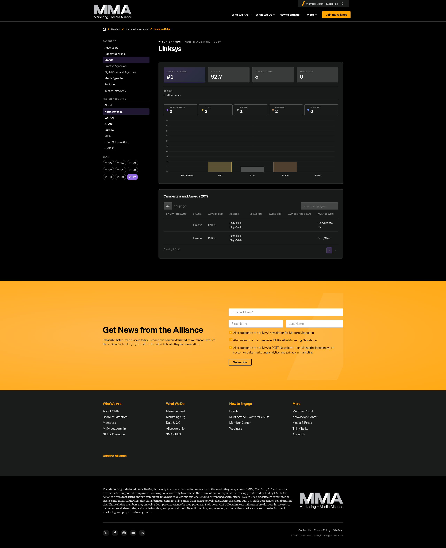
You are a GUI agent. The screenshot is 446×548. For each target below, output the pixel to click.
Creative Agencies (115, 66)
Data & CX (173, 422)
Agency (234, 214)
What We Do (264, 14)
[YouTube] (133, 533)
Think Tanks (300, 428)
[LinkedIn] (142, 533)
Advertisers (111, 47)
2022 (108, 170)
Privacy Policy (322, 530)
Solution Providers (115, 90)
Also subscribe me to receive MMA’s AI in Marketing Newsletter (275, 340)
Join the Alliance (336, 14)
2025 (108, 163)
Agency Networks (115, 53)
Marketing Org (176, 416)
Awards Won (326, 214)
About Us (299, 434)
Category (275, 214)
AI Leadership (175, 428)
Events (234, 411)
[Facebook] (115, 533)
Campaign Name (176, 214)
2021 (120, 170)
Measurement (175, 411)
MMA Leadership (114, 428)
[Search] (343, 3)
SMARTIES (173, 434)
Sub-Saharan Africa (118, 142)
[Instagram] (124, 533)
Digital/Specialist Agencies (120, 72)
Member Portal (303, 411)
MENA (111, 148)
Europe (109, 130)
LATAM (109, 117)
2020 (132, 170)
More (313, 15)
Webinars (235, 428)
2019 (108, 177)
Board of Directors (115, 416)
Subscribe (332, 3)
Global (108, 105)
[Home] (104, 29)
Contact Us (304, 530)
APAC (108, 123)
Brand (197, 214)
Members (109, 422)
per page (180, 205)
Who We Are (240, 14)
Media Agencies (114, 78)
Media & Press (302, 422)
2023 (132, 163)
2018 (120, 177)
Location (256, 214)
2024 (120, 163)
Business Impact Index (136, 29)
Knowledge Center (305, 416)
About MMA (111, 411)
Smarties (115, 29)
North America (113, 111)
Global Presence (114, 434)
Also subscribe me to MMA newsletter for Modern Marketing (273, 332)
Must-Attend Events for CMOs (249, 416)
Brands (109, 60)
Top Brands (170, 42)
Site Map (338, 530)
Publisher (110, 84)
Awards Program (299, 214)
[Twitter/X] (106, 533)
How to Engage (290, 14)
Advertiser (215, 214)
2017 (132, 177)
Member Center (240, 422)
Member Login (314, 3)
